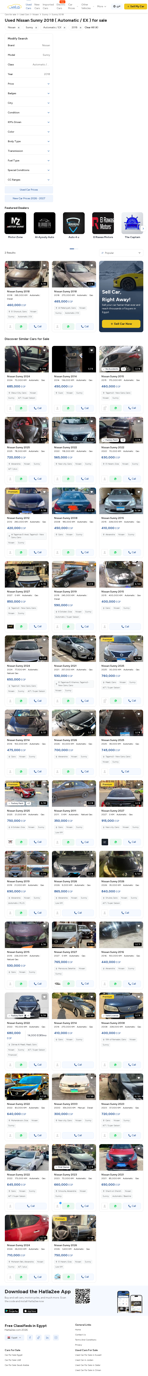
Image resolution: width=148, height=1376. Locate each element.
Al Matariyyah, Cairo (67, 308)
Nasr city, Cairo (65, 464)
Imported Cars (48, 6)
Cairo (60, 534)
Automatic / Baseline (121, 1196)
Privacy (78, 1345)
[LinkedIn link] (47, 1337)
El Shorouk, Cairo (19, 311)
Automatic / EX (25, 317)
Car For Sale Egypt (13, 1355)
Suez (60, 393)
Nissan (33, 311)
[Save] (44, 265)
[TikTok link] (39, 1337)
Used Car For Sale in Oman (88, 1370)
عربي (118, 6)
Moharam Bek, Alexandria (22, 1262)
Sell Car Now (123, 323)
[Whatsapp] (21, 326)
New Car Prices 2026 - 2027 (29, 198)
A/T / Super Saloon (26, 398)
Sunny (11, 317)
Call (39, 326)
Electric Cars (61, 6)
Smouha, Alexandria (67, 1191)
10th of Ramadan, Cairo (116, 1039)
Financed (12, 1055)
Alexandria (15, 464)
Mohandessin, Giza (19, 1120)
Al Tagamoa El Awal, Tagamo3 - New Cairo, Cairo (27, 536)
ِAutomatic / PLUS (16, 903)
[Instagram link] (56, 1337)
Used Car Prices (29, 189)
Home (78, 1329)
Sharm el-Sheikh (113, 1191)
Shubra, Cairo (111, 898)
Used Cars (29, 6)
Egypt (14, 1337)
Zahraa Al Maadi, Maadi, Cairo (24, 1044)
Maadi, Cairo (111, 682)
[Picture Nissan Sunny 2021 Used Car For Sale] (121, 1157)
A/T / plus (12, 469)
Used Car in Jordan (84, 1360)
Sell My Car (137, 6)
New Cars (37, 6)
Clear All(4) (91, 27)
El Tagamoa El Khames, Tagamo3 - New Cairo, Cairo (73, 684)
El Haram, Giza (112, 464)
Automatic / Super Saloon (67, 617)
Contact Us (80, 1334)
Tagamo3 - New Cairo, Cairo (118, 393)
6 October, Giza (65, 612)
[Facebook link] (30, 1337)
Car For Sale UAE (13, 1360)
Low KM (59, 832)
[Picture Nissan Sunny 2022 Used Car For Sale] (27, 1157)
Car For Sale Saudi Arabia (17, 1365)
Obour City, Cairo (18, 393)
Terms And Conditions (85, 1340)
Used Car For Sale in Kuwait (88, 1355)
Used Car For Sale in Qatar (87, 1365)
